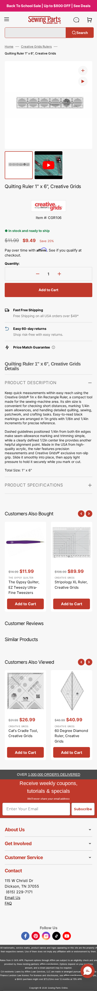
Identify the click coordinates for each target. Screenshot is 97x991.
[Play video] (83, 81)
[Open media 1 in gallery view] (83, 70)
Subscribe (83, 809)
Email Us (12, 897)
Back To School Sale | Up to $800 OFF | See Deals (48, 6)
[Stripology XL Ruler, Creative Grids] (71, 567)
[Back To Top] (90, 984)
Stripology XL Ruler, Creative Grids (71, 585)
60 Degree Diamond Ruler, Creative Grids (71, 735)
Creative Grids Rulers (36, 46)
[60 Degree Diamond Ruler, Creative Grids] (71, 715)
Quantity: (12, 263)
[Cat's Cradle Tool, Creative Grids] (25, 715)
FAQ (8, 903)
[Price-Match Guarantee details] (53, 347)
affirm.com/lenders (49, 964)
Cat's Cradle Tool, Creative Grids (23, 733)
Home (9, 46)
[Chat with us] (76, 20)
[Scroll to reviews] (48, 195)
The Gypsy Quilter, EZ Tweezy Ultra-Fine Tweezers (23, 587)
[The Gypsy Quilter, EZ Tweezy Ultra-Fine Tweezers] (25, 567)
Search (82, 32)
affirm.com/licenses (73, 975)
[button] (6, 20)
